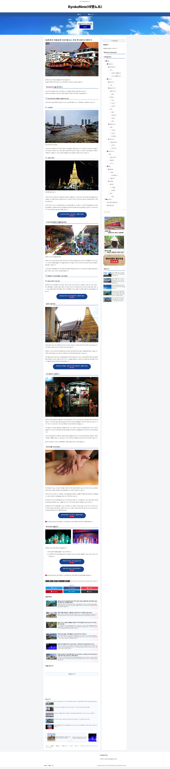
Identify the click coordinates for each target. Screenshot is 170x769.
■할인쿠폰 (108, 199)
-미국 (111, 70)
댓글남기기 (72, 674)
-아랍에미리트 (113, 142)
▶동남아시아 (61, 581)
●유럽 (108, 166)
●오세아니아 (110, 151)
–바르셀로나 (114, 175)
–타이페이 (113, 136)
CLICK (85, 27)
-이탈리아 (112, 178)
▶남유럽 (110, 169)
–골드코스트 (113, 157)
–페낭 (112, 94)
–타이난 (113, 133)
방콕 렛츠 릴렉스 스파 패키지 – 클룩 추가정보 (72, 515)
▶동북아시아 (111, 124)
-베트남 (112, 97)
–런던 (112, 196)
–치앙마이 (113, 115)
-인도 (111, 85)
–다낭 (112, 100)
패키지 (96, 581)
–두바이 (113, 145)
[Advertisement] (71, 686)
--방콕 (48, 581)
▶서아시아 (111, 139)
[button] (124, 209)
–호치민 (113, 106)
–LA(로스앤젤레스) (116, 73)
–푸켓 (112, 121)
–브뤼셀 (113, 187)
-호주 (109, 154)
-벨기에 (112, 184)
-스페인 (112, 172)
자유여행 (84, 581)
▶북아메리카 (111, 67)
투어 (92, 581)
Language (115, 40)
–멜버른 (112, 160)
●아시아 (68, 581)
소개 (76, 581)
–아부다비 (113, 148)
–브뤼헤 (113, 190)
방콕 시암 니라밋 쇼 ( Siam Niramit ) (72, 569)
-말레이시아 (113, 91)
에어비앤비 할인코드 (112, 202)
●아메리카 (110, 64)
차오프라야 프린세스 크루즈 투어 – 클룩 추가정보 (72, 214)
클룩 (88, 581)
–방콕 (112, 112)
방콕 (72, 581)
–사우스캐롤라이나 (116, 76)
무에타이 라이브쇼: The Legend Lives (72, 561)
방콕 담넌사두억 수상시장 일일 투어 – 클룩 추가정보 (72, 296)
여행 (79, 581)
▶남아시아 (111, 82)
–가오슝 (113, 130)
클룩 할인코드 (110, 205)
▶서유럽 (110, 181)
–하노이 (113, 103)
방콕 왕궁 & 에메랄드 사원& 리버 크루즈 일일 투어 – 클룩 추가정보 (72, 366)
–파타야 (113, 118)
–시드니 (112, 163)
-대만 (111, 127)
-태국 (52, 581)
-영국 (111, 193)
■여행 (56, 581)
